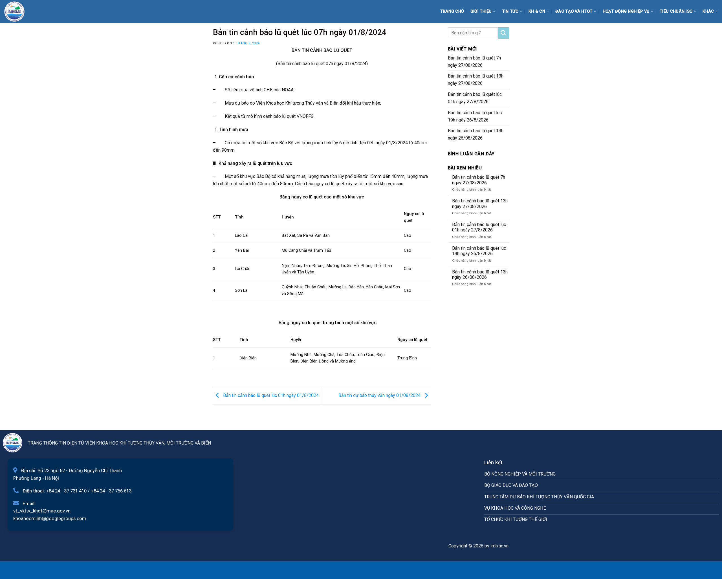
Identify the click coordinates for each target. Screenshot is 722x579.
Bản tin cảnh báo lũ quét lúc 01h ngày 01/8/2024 (270, 395)
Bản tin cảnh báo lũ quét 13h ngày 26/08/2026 (475, 134)
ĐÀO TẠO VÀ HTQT (573, 11)
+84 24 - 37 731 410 (66, 491)
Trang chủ (452, 11)
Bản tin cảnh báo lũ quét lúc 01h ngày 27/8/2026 (475, 98)
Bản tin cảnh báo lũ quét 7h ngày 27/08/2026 (474, 61)
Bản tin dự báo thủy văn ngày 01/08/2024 (380, 395)
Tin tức (510, 11)
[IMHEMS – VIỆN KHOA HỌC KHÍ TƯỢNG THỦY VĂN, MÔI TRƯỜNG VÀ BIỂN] (18, 11)
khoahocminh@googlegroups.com (49, 518)
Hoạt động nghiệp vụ (626, 11)
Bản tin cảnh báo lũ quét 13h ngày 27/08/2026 (475, 79)
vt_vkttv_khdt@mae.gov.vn (42, 511)
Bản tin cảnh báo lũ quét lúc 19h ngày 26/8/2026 (475, 116)
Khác (708, 11)
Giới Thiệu (481, 11)
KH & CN (537, 11)
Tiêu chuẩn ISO (676, 11)
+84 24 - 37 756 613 (111, 491)
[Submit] (503, 33)
